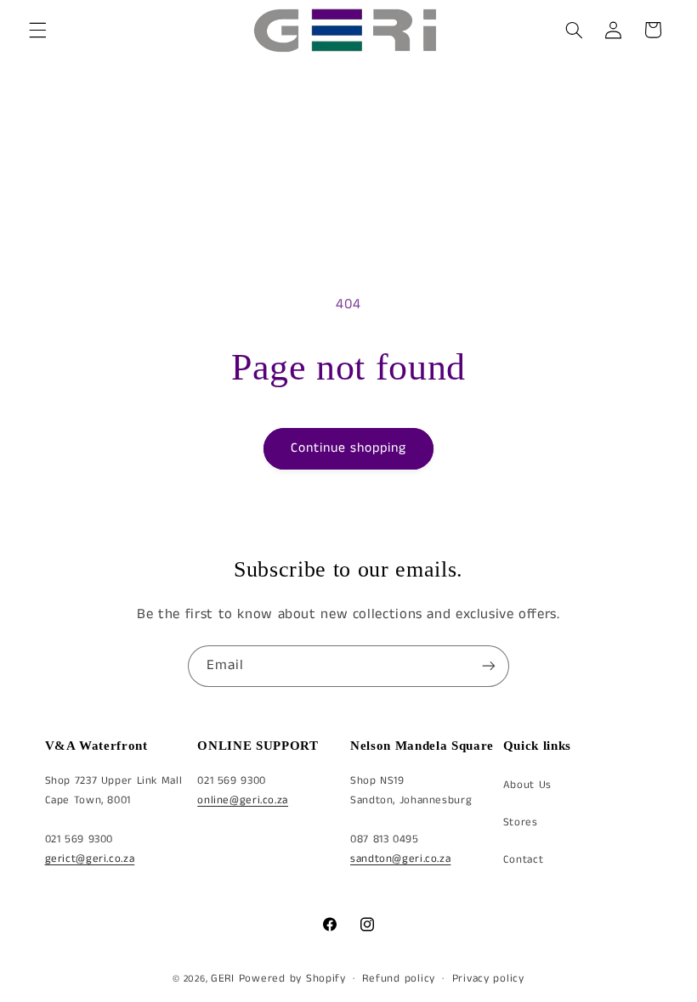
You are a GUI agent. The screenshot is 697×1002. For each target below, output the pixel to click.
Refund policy (398, 979)
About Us (527, 785)
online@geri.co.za (242, 800)
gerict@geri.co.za (90, 859)
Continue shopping (349, 448)
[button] (37, 29)
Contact (523, 860)
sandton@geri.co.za (400, 859)
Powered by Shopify (292, 979)
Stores (520, 822)
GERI (223, 979)
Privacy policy (488, 979)
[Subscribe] (488, 666)
